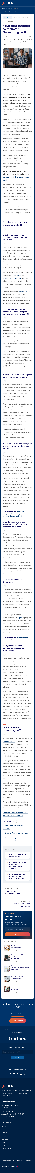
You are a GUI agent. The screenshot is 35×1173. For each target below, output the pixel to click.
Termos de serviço (8, 1161)
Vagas (4, 1145)
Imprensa (5, 1139)
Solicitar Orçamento (17, 1021)
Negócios (15, 8)
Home (3, 8)
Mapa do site (6, 1152)
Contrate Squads (24, 292)
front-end (17, 275)
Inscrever (17, 934)
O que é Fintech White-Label (16, 833)
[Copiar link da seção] (4, 229)
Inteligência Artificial (8, 1136)
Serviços (4, 1132)
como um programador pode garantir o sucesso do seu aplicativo (15, 513)
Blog (9, 8)
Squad (20, 618)
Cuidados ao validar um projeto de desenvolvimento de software (17, 865)
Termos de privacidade (24, 1161)
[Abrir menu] (31, 3)
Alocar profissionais (17, 1014)
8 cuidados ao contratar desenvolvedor (15, 638)
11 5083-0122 (7, 1108)
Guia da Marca (6, 1149)
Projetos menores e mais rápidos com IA (18, 855)
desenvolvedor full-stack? (12, 278)
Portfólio (4, 1129)
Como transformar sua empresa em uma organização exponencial (18, 876)
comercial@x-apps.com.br (10, 1105)
